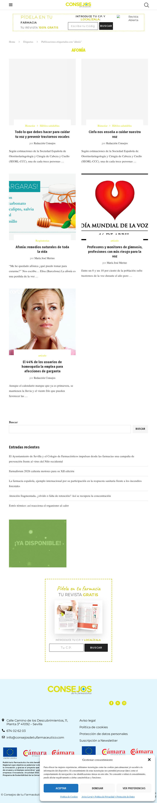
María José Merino (44, 258)
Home (12, 41)
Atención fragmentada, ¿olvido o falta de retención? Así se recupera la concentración (60, 496)
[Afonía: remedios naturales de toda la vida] (42, 207)
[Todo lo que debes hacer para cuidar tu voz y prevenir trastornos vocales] (42, 92)
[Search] (146, 5)
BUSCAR (106, 25)
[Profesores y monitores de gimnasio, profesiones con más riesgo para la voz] (114, 207)
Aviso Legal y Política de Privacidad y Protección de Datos (108, 796)
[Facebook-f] (111, 703)
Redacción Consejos (44, 143)
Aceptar (61, 788)
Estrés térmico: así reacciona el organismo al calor (39, 505)
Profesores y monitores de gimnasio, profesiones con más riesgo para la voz (114, 252)
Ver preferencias (134, 788)
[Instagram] (124, 703)
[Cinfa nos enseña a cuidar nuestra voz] (114, 92)
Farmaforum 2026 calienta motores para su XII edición (41, 471)
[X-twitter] (117, 703)
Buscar (13, 422)
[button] (149, 760)
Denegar (97, 788)
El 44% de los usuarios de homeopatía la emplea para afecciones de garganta (42, 366)
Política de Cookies (69, 796)
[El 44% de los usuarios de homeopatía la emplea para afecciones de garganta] (42, 322)
